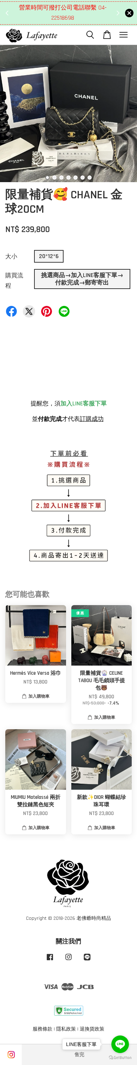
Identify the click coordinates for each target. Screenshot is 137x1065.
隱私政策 (66, 1029)
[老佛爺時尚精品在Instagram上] (68, 960)
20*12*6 (49, 256)
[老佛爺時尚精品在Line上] (87, 960)
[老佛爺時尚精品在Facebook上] (50, 960)
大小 (11, 257)
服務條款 (42, 1029)
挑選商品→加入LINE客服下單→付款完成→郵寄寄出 (82, 278)
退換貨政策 (92, 1029)
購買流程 (14, 281)
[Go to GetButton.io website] (120, 1058)
